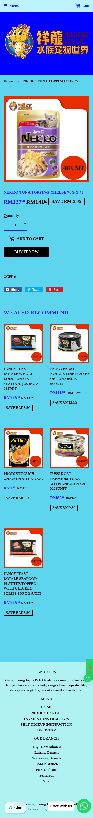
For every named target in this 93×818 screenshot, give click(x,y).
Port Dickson (46, 770)
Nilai (46, 781)
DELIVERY (46, 730)
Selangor (46, 776)
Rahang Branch (46, 753)
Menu (14, 6)
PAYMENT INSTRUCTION (46, 719)
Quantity (11, 216)
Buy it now (26, 251)
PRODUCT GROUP (46, 713)
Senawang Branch (46, 758)
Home (9, 81)
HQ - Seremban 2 (47, 747)
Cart (85, 6)
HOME (46, 707)
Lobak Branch (46, 764)
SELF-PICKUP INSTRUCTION (46, 725)
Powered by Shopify (44, 809)
